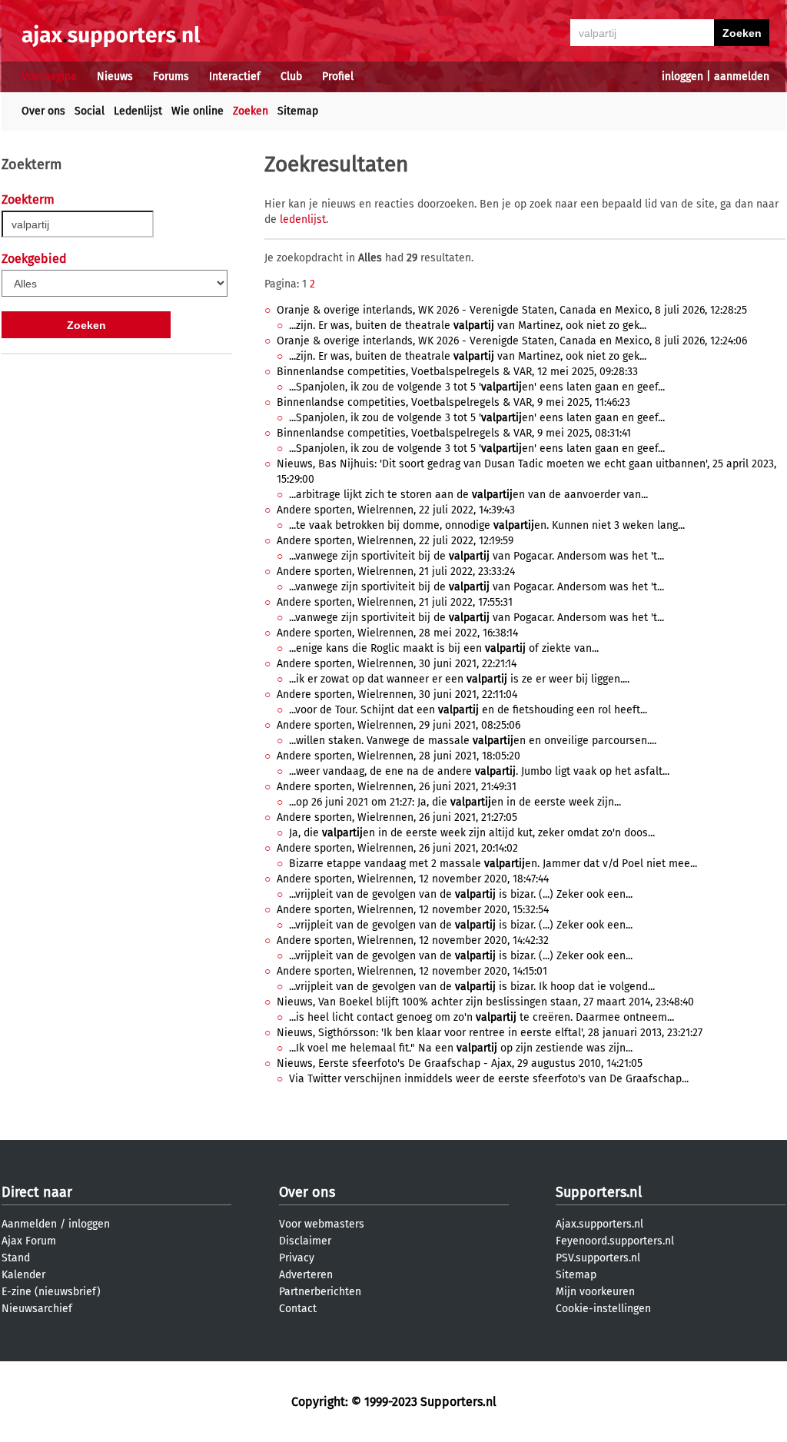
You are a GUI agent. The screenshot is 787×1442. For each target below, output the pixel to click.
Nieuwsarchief (37, 1308)
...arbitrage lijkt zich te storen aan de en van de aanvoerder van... (468, 494)
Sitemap (297, 111)
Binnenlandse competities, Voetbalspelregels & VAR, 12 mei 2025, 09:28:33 (457, 371)
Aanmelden (29, 1224)
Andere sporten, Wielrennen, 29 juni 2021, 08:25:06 (398, 725)
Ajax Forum (29, 1241)
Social (90, 111)
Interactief (235, 76)
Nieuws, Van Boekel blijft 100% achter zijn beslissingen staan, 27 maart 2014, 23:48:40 (485, 1001)
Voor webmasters (321, 1224)
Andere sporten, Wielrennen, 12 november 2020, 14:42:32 (413, 940)
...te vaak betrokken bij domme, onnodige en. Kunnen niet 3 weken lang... (487, 525)
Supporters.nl (599, 1192)
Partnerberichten (320, 1291)
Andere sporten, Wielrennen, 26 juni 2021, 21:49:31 (396, 786)
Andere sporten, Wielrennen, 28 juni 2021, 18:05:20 (398, 756)
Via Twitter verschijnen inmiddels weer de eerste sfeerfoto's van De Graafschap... (489, 1078)
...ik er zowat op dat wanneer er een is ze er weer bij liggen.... (459, 679)
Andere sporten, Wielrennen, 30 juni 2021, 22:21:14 (396, 663)
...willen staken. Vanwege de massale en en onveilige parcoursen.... (472, 740)
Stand (16, 1257)
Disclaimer (305, 1241)
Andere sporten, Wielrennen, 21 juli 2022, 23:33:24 (396, 571)
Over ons (43, 111)
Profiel (338, 76)
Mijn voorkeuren (595, 1291)
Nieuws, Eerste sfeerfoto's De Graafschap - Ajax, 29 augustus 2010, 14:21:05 (460, 1063)
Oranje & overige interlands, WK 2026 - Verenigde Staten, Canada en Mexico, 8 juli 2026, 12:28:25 (512, 310)
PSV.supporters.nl (598, 1257)
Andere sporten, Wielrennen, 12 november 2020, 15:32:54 (413, 909)
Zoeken (250, 111)
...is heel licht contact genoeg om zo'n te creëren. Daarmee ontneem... (481, 1017)
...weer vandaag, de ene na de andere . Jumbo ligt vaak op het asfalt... (479, 771)
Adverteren (306, 1274)
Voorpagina (49, 76)
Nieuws (115, 76)
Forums (171, 76)
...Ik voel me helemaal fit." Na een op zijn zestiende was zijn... (461, 1048)
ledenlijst (303, 219)
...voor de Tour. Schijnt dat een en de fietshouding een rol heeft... (468, 709)
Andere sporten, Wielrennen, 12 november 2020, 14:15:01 (412, 971)
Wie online (197, 111)
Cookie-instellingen (603, 1308)
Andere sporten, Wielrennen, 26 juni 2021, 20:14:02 (397, 848)
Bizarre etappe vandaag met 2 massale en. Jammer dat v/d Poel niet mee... (493, 863)
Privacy (296, 1257)
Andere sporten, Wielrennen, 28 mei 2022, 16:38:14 (397, 633)
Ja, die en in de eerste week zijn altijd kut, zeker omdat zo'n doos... (472, 832)
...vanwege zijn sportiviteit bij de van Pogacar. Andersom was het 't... (476, 556)
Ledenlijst (138, 111)
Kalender (23, 1274)
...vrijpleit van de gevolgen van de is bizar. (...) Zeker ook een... (461, 894)
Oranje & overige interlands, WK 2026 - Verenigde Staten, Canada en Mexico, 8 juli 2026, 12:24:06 (512, 340)
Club (291, 76)
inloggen (682, 76)
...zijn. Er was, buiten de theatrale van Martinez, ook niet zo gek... (467, 325)
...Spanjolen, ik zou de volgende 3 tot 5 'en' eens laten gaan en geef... (477, 387)
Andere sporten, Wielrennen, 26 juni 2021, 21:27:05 (397, 817)
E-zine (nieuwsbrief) (51, 1291)
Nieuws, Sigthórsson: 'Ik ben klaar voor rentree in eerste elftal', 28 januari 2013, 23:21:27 (489, 1032)
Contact (298, 1308)
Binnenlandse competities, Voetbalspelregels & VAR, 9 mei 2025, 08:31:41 (454, 433)
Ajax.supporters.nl (599, 1224)
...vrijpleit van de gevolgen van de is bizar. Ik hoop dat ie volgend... (472, 986)
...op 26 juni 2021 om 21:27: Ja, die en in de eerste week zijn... (455, 802)
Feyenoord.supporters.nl (615, 1241)
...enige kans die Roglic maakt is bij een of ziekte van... (444, 648)
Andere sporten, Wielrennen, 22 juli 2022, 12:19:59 (395, 540)
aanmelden (741, 76)
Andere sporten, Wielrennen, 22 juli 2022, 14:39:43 (396, 510)
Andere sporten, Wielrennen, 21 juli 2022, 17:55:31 (395, 602)
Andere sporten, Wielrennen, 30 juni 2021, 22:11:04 (397, 694)
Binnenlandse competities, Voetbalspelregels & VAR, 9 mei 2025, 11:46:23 (453, 402)
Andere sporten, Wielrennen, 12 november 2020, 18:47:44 (413, 878)
